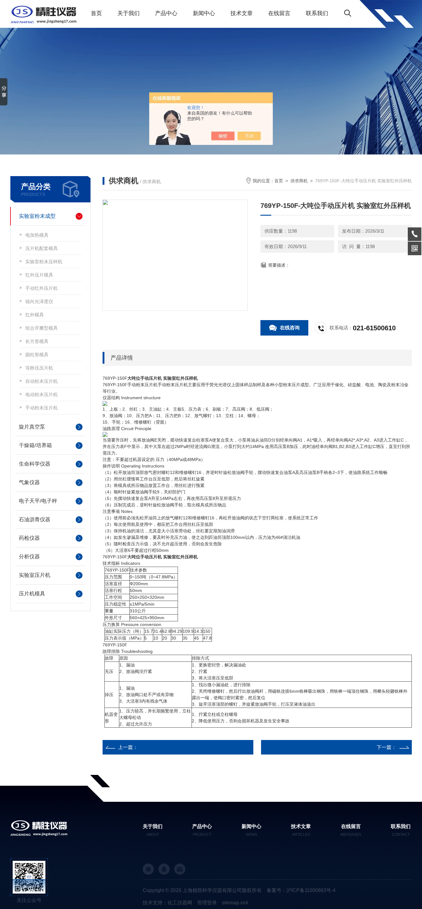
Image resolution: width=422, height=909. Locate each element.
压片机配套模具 (41, 248)
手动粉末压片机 (41, 407)
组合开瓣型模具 (41, 328)
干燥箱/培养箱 (35, 445)
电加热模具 (37, 235)
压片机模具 (32, 594)
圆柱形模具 (37, 354)
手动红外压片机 (41, 288)
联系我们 (317, 13)
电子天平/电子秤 (38, 501)
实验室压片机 (34, 575)
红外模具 (34, 314)
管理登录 (207, 902)
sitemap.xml (235, 902)
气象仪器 (29, 482)
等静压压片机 (39, 367)
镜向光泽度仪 (39, 301)
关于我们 (128, 13)
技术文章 (241, 13)
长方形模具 (37, 341)
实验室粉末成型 (37, 216)
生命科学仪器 (34, 464)
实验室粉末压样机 (43, 261)
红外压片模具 (39, 274)
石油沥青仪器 (34, 519)
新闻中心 (204, 13)
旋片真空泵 (32, 427)
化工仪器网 (179, 902)
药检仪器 (29, 538)
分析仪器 (29, 557)
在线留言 (279, 13)
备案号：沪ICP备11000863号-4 (301, 890)
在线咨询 (290, 327)
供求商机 (299, 180)
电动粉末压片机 (41, 394)
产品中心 (166, 13)
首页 (96, 13)
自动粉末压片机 (41, 381)
